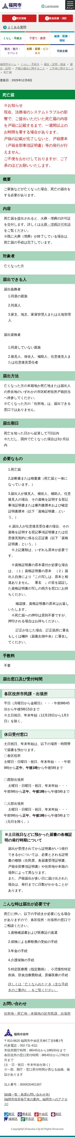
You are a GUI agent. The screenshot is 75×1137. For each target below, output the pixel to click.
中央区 (43, 1114)
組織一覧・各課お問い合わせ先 (27, 1094)
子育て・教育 (37, 38)
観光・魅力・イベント (13, 50)
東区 (11, 1114)
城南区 (13, 1119)
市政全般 (62, 50)
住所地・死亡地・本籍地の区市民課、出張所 (37, 1013)
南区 (58, 1114)
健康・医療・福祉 (62, 38)
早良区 (29, 1119)
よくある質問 (17, 27)
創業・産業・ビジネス (37, 50)
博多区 (26, 1114)
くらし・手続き (12, 38)
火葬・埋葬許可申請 (56, 224)
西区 (45, 1119)
